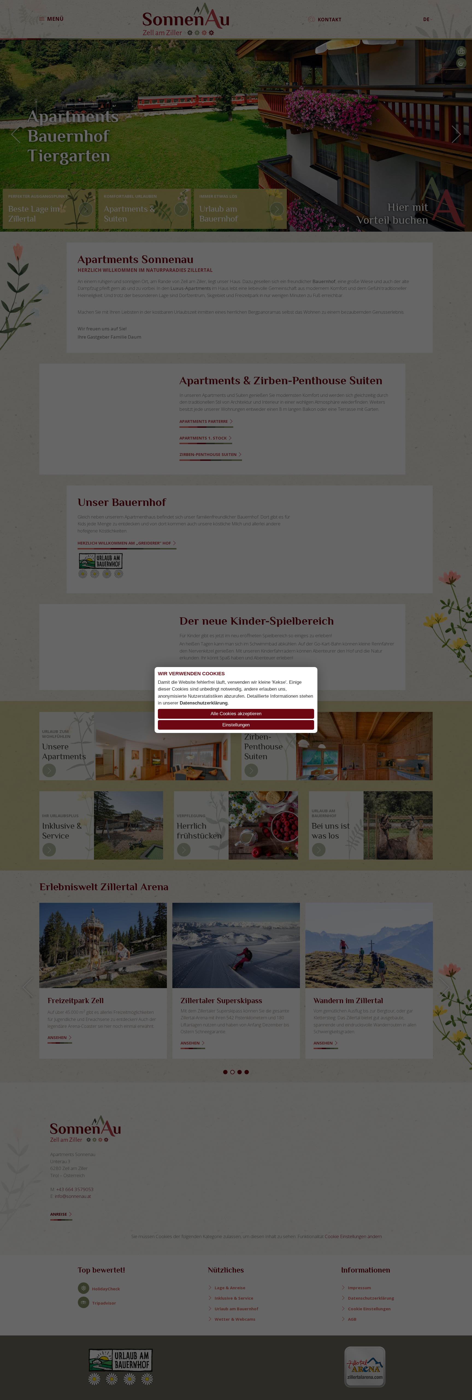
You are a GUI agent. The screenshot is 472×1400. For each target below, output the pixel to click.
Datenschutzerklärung (204, 703)
